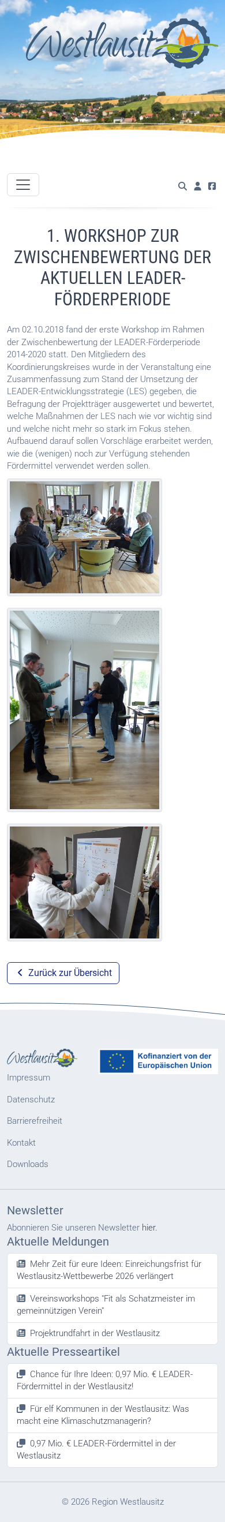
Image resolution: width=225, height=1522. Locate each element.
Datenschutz (31, 1099)
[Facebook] (212, 186)
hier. (150, 1227)
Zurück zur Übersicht (69, 972)
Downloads (27, 1164)
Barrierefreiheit (34, 1121)
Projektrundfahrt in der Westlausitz (95, 1333)
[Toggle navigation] (23, 184)
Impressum (28, 1077)
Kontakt (21, 1143)
